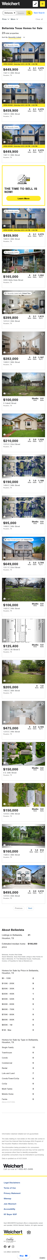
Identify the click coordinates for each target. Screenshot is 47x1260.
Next (30, 908)
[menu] (42, 4)
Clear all (39, 19)
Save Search (39, 13)
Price (4, 19)
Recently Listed (14, 37)
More (13, 19)
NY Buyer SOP (10, 1214)
